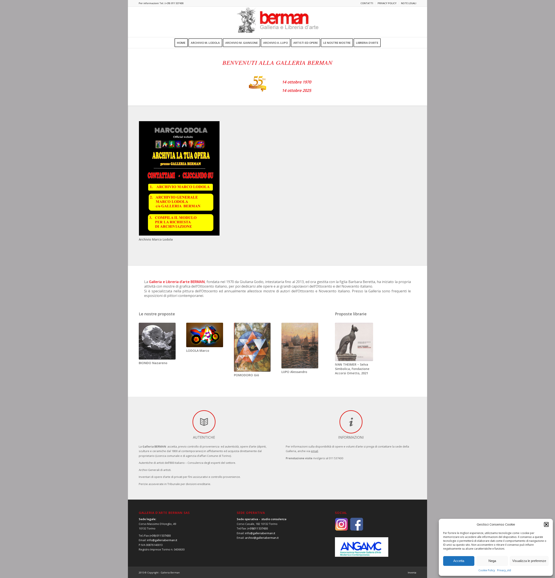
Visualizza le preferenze (529, 561)
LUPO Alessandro (294, 372)
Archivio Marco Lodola (156, 239)
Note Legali (408, 3)
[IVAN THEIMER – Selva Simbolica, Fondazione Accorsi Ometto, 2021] (354, 342)
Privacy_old (504, 570)
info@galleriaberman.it (162, 540)
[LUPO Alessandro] (299, 345)
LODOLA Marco (197, 350)
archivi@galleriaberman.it (262, 538)
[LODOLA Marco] (204, 335)
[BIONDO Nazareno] (157, 341)
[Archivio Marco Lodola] (179, 178)
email (314, 451)
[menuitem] (366, 3)
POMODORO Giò (246, 375)
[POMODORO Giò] (252, 347)
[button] (546, 524)
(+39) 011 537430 (174, 3)
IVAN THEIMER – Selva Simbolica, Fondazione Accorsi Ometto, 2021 (352, 368)
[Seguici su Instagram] (342, 524)
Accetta (458, 561)
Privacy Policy (387, 3)
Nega (492, 561)
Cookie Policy (486, 570)
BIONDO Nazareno (153, 363)
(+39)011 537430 (257, 528)
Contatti (367, 3)
